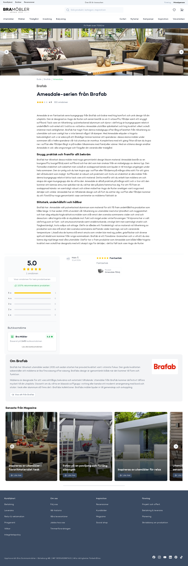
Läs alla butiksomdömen (32, 347)
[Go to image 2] (92, 72)
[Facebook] (154, 557)
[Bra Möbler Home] (16, 10)
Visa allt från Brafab (24, 394)
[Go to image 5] (99, 72)
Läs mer (17, 475)
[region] (94, 52)
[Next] (181, 52)
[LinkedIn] (170, 557)
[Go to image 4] (97, 72)
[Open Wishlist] (174, 10)
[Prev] (6, 52)
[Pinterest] (176, 557)
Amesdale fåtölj (112, 272)
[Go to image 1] (89, 72)
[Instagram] (159, 557)
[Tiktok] (181, 557)
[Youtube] (165, 557)
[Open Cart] (182, 10)
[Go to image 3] (95, 72)
